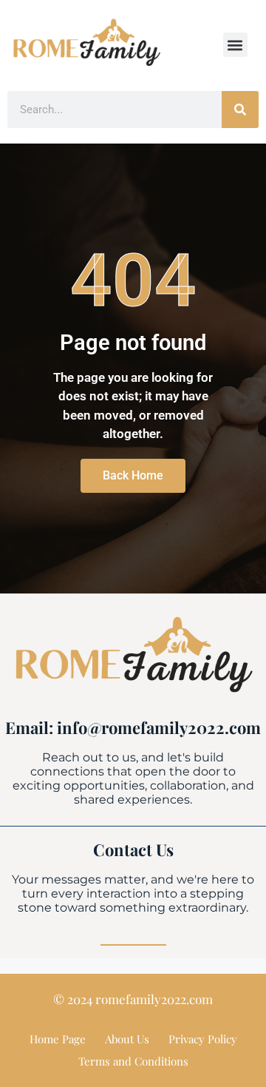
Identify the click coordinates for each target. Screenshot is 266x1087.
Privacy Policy (202, 1039)
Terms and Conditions (133, 1061)
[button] (235, 45)
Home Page (58, 1039)
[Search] (240, 109)
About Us (127, 1039)
